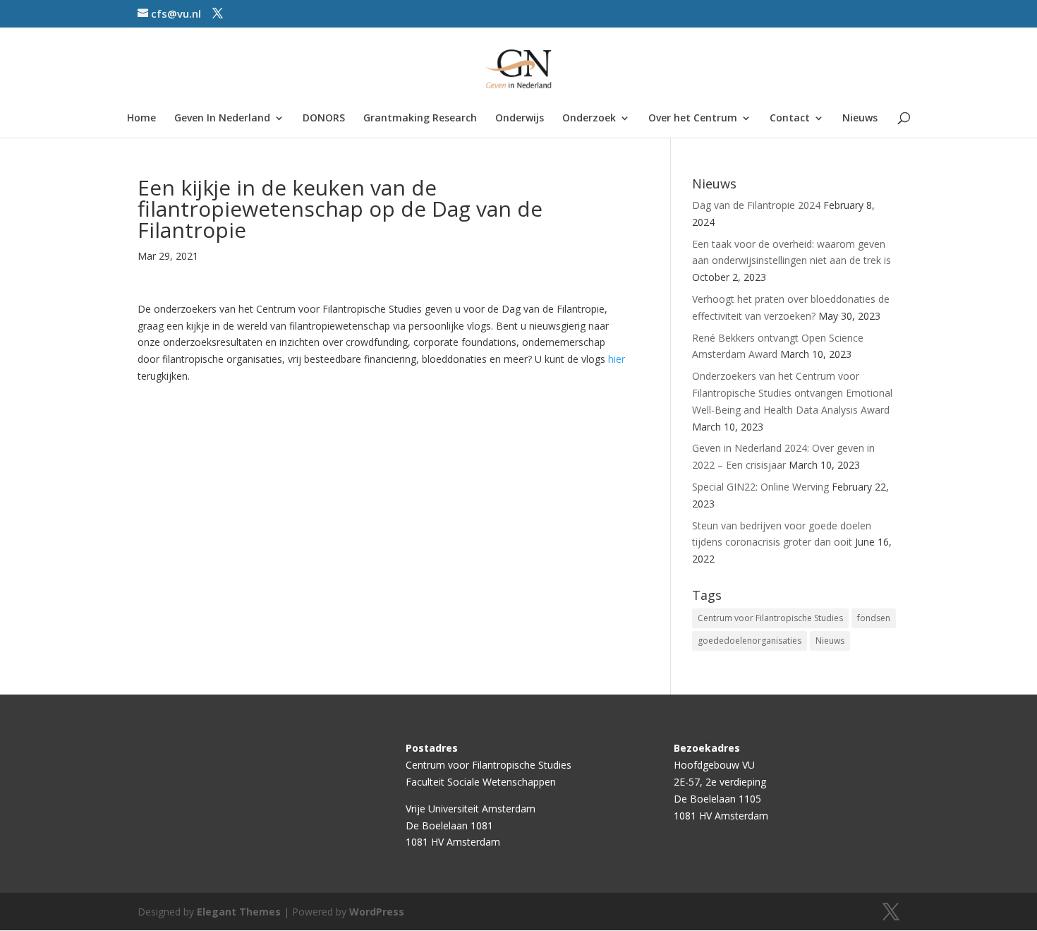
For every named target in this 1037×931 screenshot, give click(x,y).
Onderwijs (519, 118)
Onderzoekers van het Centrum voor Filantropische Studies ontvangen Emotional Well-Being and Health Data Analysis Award (792, 392)
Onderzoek (589, 118)
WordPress (376, 911)
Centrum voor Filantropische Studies (770, 618)
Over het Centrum (692, 118)
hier (616, 359)
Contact (790, 118)
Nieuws (860, 118)
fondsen (873, 618)
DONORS (324, 118)
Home (141, 118)
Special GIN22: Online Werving (760, 486)
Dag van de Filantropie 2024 (756, 205)
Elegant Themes (239, 911)
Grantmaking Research (420, 118)
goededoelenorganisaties (749, 641)
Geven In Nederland (222, 118)
